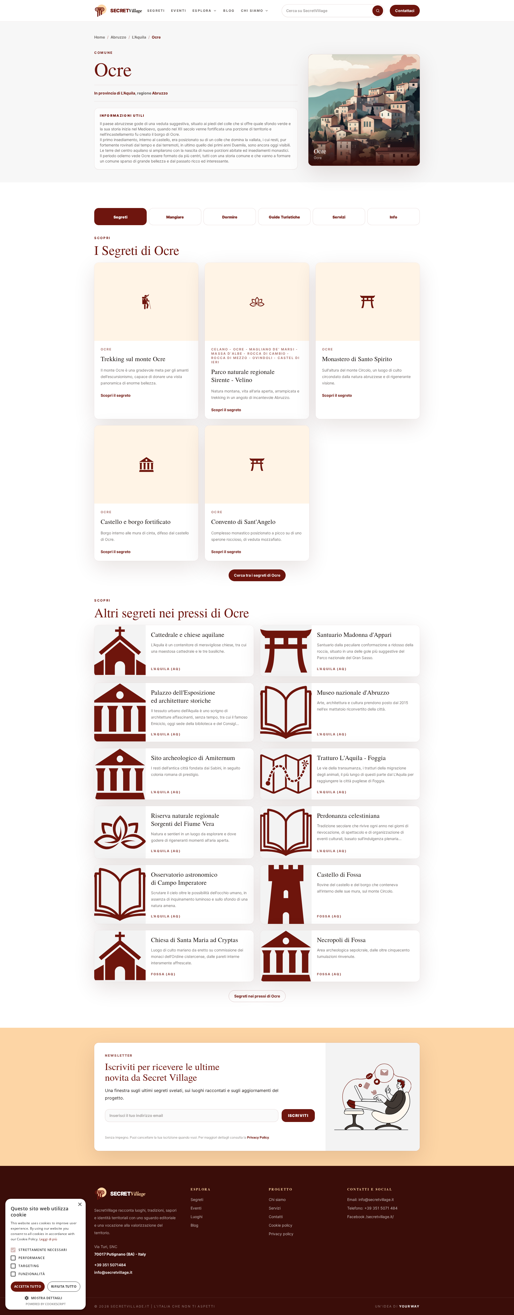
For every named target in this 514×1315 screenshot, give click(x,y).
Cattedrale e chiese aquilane (187, 634)
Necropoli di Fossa (341, 939)
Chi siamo (252, 11)
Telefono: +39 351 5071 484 (372, 1208)
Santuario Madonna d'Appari (354, 634)
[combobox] (327, 10)
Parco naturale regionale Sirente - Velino (243, 375)
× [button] (80, 1205)
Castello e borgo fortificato (136, 521)
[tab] (120, 216)
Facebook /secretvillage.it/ (370, 1216)
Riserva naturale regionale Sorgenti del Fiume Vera (185, 819)
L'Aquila (128, 93)
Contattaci (404, 10)
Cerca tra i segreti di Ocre (257, 575)
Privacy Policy (258, 1137)
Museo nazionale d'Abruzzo (353, 692)
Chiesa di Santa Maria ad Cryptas (194, 939)
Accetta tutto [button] (27, 1286)
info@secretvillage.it (113, 1272)
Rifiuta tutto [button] (64, 1286)
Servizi (275, 1208)
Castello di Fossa (339, 874)
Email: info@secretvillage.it (370, 1199)
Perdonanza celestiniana (348, 815)
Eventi (178, 11)
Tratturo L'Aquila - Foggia (351, 757)
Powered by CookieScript (46, 1304)
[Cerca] (377, 10)
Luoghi (196, 1216)
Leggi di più (48, 1239)
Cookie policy (280, 1225)
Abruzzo (160, 93)
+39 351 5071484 (110, 1265)
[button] (45, 1298)
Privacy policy (281, 1233)
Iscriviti (298, 1115)
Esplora (201, 11)
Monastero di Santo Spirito (357, 358)
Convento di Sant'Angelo (243, 521)
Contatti (276, 1216)
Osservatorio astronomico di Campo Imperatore (184, 878)
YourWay (409, 1306)
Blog (229, 11)
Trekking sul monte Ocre (133, 358)
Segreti (156, 11)
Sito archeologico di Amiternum (193, 757)
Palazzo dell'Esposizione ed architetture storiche (183, 696)
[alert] (45, 1254)
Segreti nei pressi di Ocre (257, 996)
